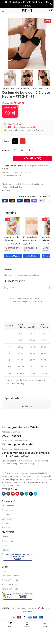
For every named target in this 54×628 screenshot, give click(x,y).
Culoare (5, 141)
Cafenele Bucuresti (10, 580)
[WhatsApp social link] (26, 494)
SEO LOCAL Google (9, 584)
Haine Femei (7, 88)
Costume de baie (22, 88)
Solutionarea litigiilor (10, 576)
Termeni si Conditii (10, 589)
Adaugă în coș (32, 158)
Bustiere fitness (8, 510)
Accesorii (5, 523)
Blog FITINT (6, 527)
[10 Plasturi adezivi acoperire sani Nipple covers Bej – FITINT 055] (31, 226)
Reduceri (5, 550)
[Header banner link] (27, 4)
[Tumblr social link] (22, 494)
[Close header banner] (51, 4)
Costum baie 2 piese (39, 88)
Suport (5, 545)
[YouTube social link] (13, 494)
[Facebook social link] (4, 494)
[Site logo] (27, 10)
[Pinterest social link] (17, 494)
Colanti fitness (8, 506)
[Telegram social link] (35, 494)
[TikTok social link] (31, 494)
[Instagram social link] (8, 494)
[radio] (14, 150)
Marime (5, 150)
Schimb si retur (8, 541)
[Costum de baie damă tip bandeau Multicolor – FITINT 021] (13, 226)
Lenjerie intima (8, 519)
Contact (5, 537)
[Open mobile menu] (3, 10)
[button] (4, 43)
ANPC (4, 571)
